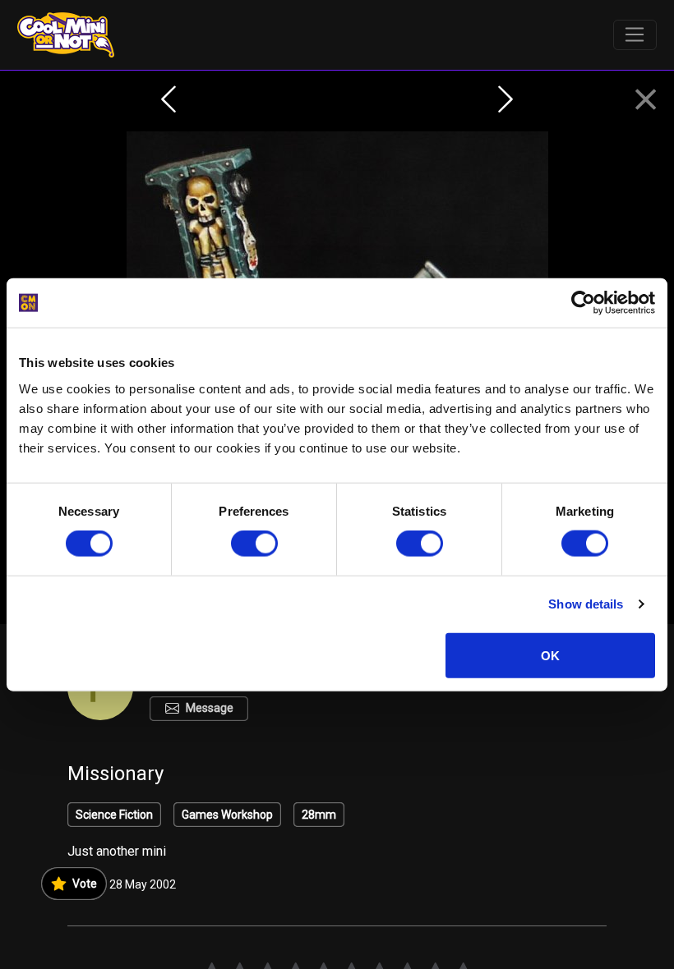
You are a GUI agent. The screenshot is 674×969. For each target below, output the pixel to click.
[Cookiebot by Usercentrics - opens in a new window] (583, 303)
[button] (646, 100)
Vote (84, 883)
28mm (319, 814)
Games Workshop (227, 814)
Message (209, 707)
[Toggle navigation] (635, 35)
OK (550, 655)
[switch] (254, 543)
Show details (585, 604)
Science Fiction (114, 814)
